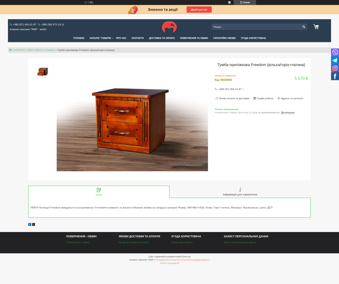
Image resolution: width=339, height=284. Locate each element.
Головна (78, 38)
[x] (33, 225)
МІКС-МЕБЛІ (35, 50)
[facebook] (29, 225)
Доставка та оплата (162, 38)
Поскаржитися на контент (168, 260)
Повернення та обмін (194, 38)
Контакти (138, 38)
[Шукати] (304, 27)
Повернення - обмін (77, 242)
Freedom (50, 50)
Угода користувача (253, 38)
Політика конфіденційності (196, 260)
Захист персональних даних (240, 242)
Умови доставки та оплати (134, 242)
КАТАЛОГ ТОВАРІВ (100, 38)
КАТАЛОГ (19, 50)
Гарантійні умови (224, 38)
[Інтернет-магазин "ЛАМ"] (169, 26)
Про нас (121, 38)
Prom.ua (186, 256)
